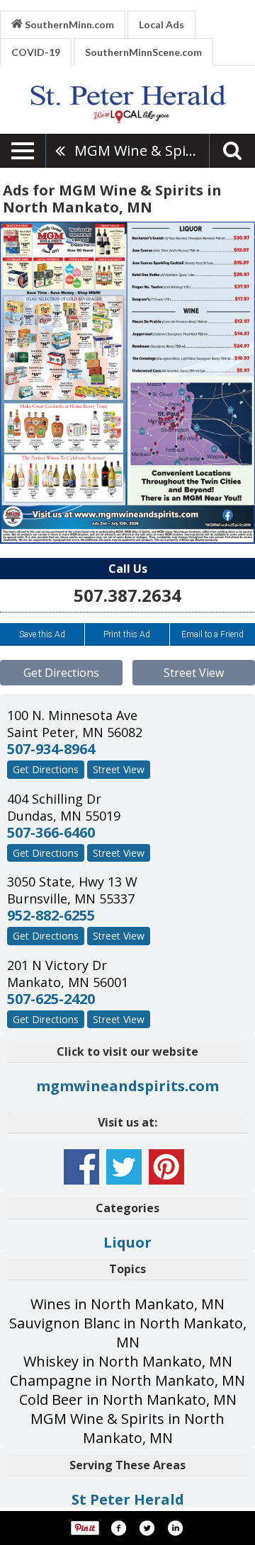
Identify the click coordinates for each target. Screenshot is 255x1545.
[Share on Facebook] (118, 1528)
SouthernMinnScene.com (143, 52)
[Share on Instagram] (175, 1528)
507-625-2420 (51, 998)
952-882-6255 (51, 915)
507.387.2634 (127, 595)
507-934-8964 (51, 748)
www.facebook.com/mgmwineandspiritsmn (81, 1167)
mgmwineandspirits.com (127, 1086)
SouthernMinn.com (68, 24)
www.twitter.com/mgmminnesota (124, 1167)
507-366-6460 (51, 832)
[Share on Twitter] (146, 1528)
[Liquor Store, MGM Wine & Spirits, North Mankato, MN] (127, 383)
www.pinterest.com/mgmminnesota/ (166, 1167)
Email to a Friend (212, 634)
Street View (194, 672)
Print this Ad (126, 634)
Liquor (127, 1242)
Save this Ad (42, 634)
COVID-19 (35, 52)
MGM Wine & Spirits (141, 150)
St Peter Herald (128, 1499)
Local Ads (161, 24)
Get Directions (61, 672)
